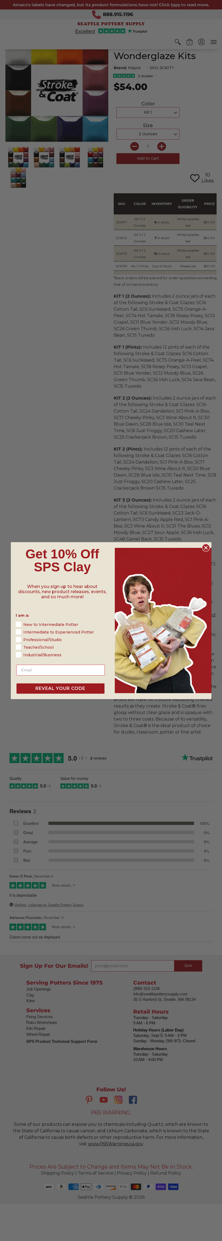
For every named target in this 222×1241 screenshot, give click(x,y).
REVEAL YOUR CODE (60, 688)
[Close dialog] (206, 547)
